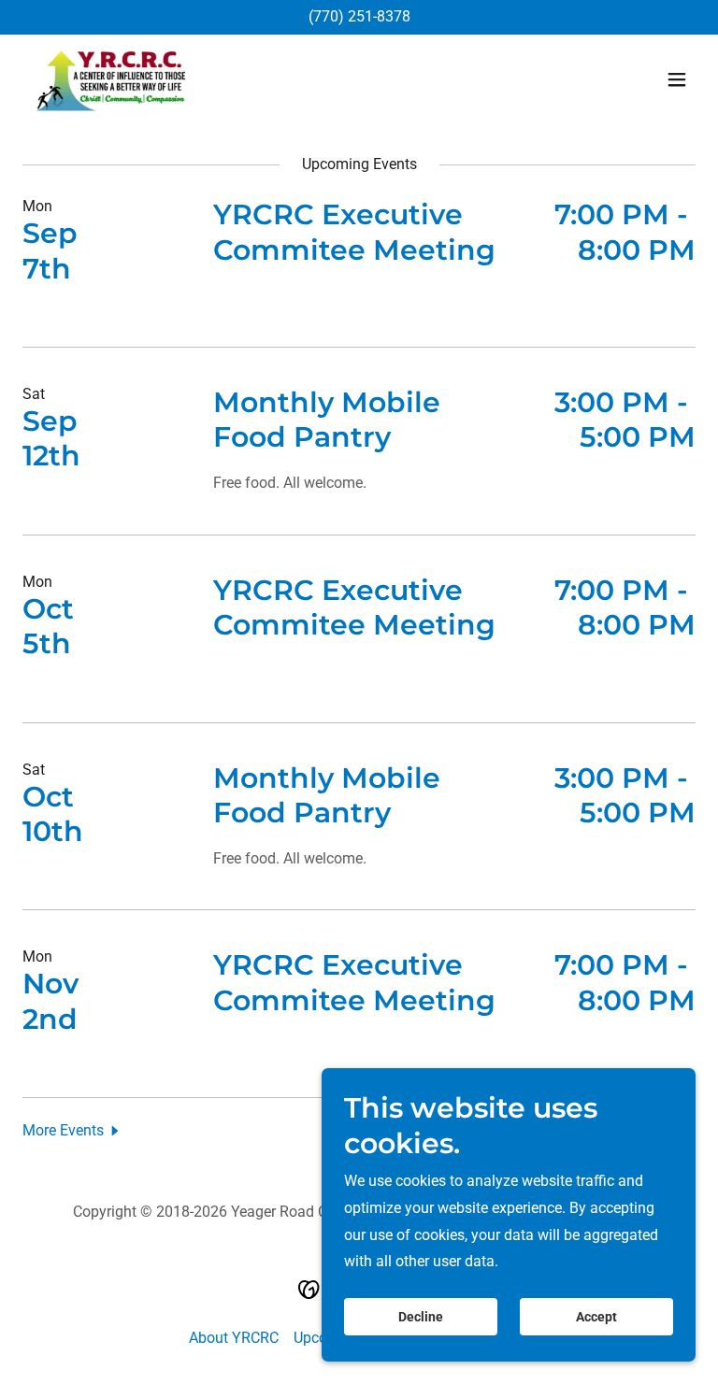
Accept (596, 1316)
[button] (677, 79)
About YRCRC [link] (234, 1338)
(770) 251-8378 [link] (359, 16)
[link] (112, 79)
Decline (420, 1316)
